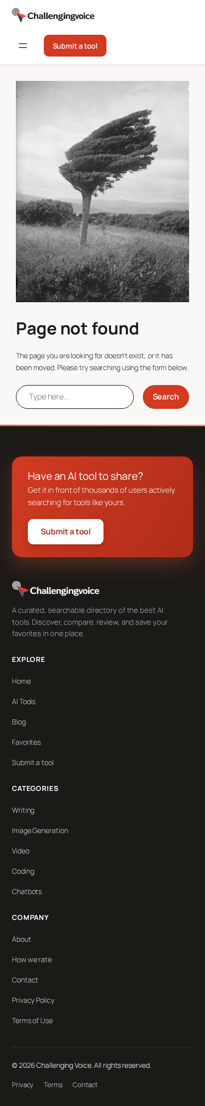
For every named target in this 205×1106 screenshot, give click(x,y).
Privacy (22, 1084)
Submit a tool (75, 46)
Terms (53, 1084)
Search (166, 396)
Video (20, 850)
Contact (25, 979)
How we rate (32, 959)
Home (21, 681)
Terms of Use (32, 1020)
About (21, 939)
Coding (23, 871)
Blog (19, 721)
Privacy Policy (33, 1000)
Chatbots (27, 891)
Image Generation (40, 830)
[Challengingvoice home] (53, 15)
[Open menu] (23, 46)
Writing (23, 810)
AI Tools (23, 701)
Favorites (26, 742)
